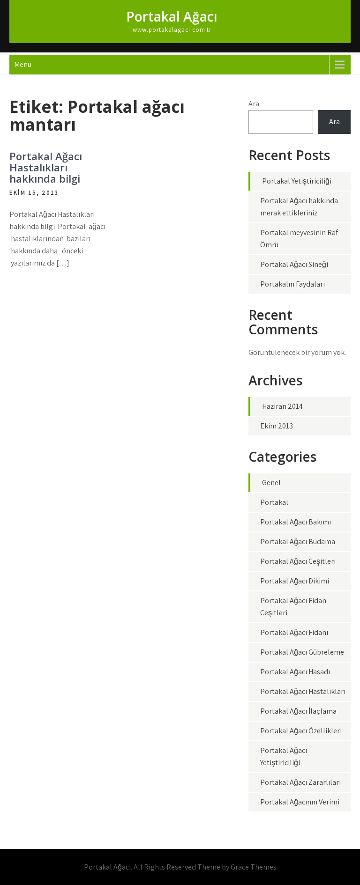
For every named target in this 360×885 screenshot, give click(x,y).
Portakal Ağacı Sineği (294, 264)
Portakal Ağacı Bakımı (295, 522)
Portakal (274, 502)
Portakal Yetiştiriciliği (296, 181)
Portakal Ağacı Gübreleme (302, 652)
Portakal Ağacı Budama (297, 541)
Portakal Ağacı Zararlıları (300, 782)
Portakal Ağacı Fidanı (294, 632)
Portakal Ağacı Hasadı (295, 672)
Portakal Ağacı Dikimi (294, 581)
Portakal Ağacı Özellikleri (301, 731)
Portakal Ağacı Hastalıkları (302, 691)
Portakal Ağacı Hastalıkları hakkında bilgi (45, 167)
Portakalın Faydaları (292, 284)
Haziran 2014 (282, 406)
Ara (253, 104)
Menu (22, 64)
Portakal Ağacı (172, 16)
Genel (271, 482)
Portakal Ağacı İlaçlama (298, 711)
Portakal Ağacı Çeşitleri (298, 561)
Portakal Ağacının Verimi (299, 802)
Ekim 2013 (276, 426)
